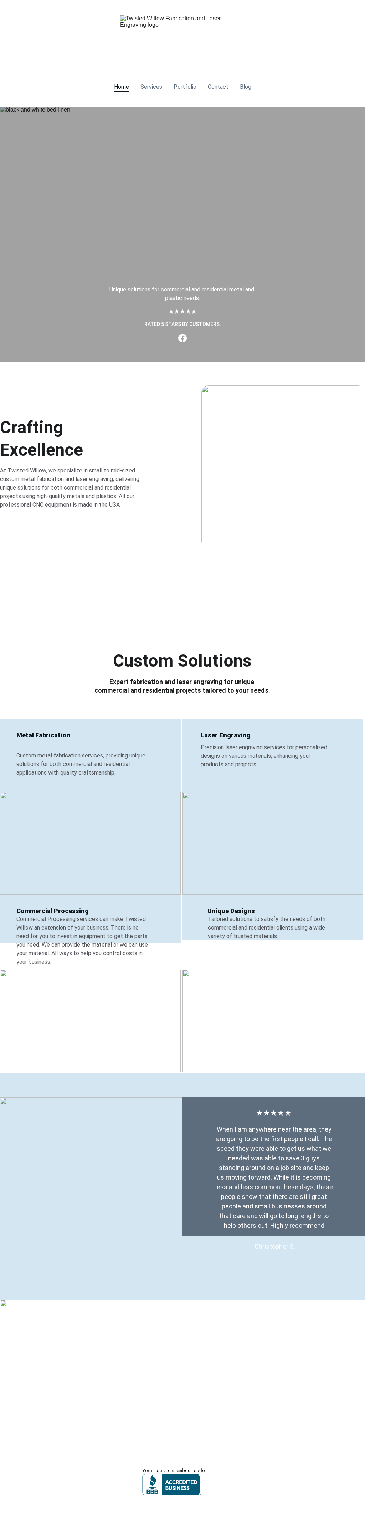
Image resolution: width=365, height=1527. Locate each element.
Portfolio (185, 86)
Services (151, 86)
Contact (218, 86)
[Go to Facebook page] (182, 338)
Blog (245, 86)
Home (121, 86)
